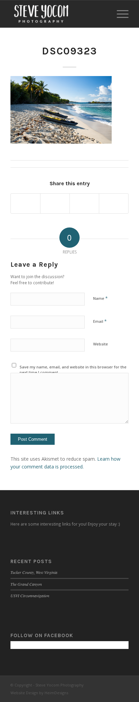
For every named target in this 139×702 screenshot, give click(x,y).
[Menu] (119, 13)
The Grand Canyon (26, 584)
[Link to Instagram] (113, 684)
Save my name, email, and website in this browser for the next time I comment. (73, 369)
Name (100, 298)
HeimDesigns (56, 692)
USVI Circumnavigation (29, 595)
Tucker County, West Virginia (33, 572)
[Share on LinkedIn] (84, 203)
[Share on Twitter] (55, 203)
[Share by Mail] (113, 203)
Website (100, 343)
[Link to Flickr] (123, 684)
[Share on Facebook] (25, 203)
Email (100, 321)
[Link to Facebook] (103, 684)
